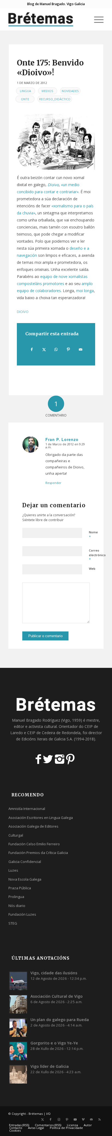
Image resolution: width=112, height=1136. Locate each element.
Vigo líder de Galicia (49, 1066)
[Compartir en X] (44, 349)
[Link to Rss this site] (99, 1119)
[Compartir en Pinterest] (68, 349)
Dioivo (53, 184)
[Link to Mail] (91, 1119)
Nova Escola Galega (24, 879)
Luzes (13, 870)
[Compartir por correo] (80, 349)
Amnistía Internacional (26, 808)
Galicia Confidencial (24, 861)
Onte (25, 99)
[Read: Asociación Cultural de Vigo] (18, 1004)
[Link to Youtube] (75, 1119)
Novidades (70, 91)
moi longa (85, 290)
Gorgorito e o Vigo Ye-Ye (54, 1043)
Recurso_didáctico (54, 99)
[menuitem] (83, 19)
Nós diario (16, 905)
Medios (47, 91)
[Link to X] (42, 1119)
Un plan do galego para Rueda (59, 1019)
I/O (48, 1114)
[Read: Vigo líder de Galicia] (18, 1074)
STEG (12, 923)
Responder (53, 483)
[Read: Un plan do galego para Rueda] (18, 1027)
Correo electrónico (97, 555)
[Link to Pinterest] (67, 1119)
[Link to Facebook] (50, 1119)
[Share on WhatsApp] (56, 349)
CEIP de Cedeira (41, 732)
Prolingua (16, 896)
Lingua (25, 91)
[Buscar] (83, 19)
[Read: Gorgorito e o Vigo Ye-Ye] (18, 1050)
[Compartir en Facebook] (32, 349)
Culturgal (15, 835)
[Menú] (96, 19)
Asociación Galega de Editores (33, 826)
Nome (93, 534)
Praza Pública (19, 887)
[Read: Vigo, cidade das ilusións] (18, 980)
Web (92, 569)
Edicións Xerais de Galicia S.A (46, 738)
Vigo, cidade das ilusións (53, 972)
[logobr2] (46, 19)
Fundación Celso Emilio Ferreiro (34, 843)
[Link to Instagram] (59, 1119)
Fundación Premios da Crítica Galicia (38, 852)
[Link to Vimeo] (83, 1119)
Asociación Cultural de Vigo (56, 996)
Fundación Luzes (22, 914)
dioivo (23, 311)
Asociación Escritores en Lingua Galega (40, 817)
